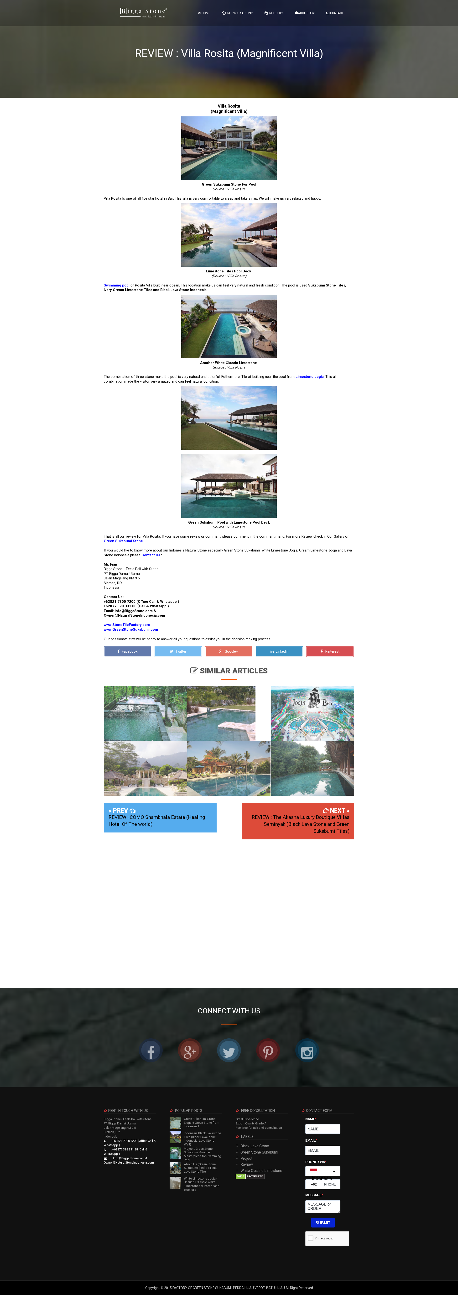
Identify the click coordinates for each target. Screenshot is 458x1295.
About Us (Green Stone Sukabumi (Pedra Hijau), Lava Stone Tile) (200, 1167)
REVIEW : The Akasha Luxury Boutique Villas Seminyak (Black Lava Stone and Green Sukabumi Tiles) (300, 824)
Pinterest (331, 651)
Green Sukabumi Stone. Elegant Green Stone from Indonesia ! (201, 1122)
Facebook (129, 651)
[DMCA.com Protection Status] (250, 1176)
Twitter (180, 651)
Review (246, 1164)
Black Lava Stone (254, 1146)
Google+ (231, 651)
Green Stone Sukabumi (259, 1152)
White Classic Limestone (261, 1170)
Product (274, 13)
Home (205, 13)
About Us (305, 13)
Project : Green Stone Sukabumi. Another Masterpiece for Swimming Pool (202, 1154)
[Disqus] (229, 910)
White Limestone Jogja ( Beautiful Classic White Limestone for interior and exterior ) (201, 1184)
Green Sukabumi (238, 13)
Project (246, 1158)
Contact (336, 13)
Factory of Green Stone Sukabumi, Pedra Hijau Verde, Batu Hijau (229, 1288)
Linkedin (281, 651)
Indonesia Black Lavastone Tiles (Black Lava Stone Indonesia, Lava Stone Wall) (202, 1138)
